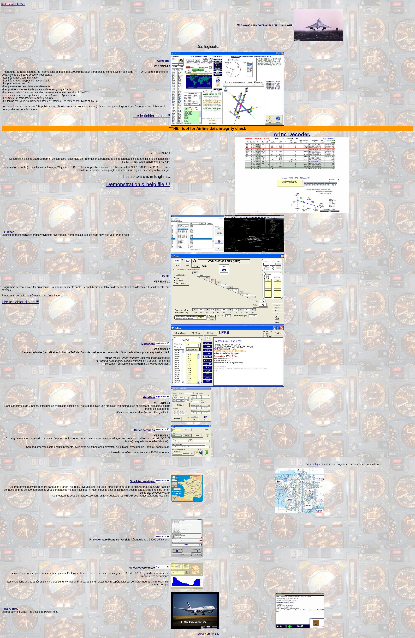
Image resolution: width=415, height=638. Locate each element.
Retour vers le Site (13, 4)
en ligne (316, 464)
